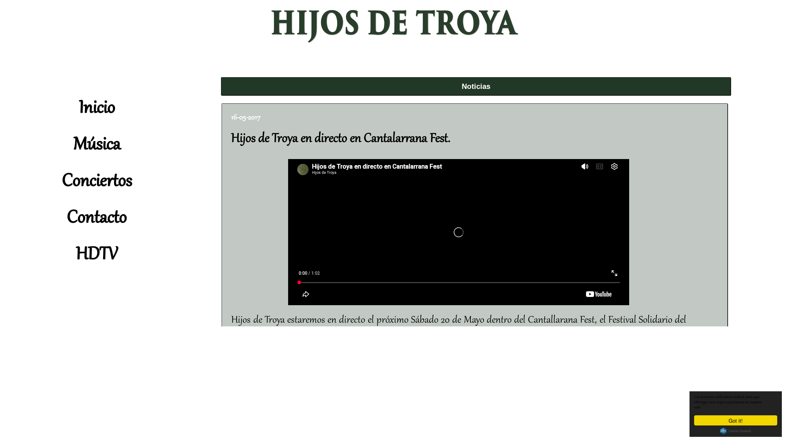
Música (97, 145)
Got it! (736, 420)
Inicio (97, 108)
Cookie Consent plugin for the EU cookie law (735, 431)
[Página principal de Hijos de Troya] (394, 43)
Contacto (97, 218)
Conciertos (97, 181)
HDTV (97, 254)
